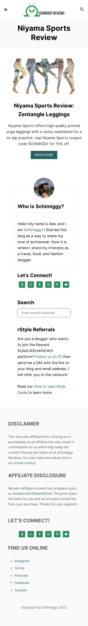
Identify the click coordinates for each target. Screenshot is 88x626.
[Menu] (6, 9)
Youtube (20, 590)
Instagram (22, 561)
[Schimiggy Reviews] (44, 9)
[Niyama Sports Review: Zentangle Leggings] (44, 78)
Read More (45, 156)
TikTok (19, 568)
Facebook (21, 583)
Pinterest (21, 576)
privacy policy (24, 463)
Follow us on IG (48, 356)
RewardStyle (42, 493)
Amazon (18, 493)
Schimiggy (33, 230)
